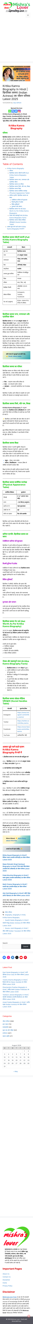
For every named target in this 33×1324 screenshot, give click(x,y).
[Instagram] (19, 111)
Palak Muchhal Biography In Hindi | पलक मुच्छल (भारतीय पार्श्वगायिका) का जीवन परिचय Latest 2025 (16, 877)
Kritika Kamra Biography (15, 168)
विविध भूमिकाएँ (15, 204)
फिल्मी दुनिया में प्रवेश (17, 202)
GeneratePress (16, 1321)
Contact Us (7, 1277)
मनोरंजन (5, 1033)
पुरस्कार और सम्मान (17, 206)
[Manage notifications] (28, 1316)
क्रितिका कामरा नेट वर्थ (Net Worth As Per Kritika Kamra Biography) (19, 211)
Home (5, 1283)
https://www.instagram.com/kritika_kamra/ (23, 715)
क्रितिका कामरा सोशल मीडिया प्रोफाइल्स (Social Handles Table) (17, 222)
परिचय (11, 171)
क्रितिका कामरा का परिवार (16, 184)
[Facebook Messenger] (16, 111)
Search (5, 943)
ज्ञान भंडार (5, 1024)
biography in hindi (19, 915)
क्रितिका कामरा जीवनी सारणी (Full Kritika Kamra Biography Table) (19, 175)
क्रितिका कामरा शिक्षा (15, 188)
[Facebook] (12, 111)
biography (8, 915)
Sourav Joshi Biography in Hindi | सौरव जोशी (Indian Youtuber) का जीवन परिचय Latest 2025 (16, 930)
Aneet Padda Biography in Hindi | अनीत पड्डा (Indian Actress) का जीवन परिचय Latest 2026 (16, 1004)
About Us (6, 1274)
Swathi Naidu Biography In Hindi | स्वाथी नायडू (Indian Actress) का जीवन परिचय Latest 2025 (16, 922)
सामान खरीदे (6, 1036)
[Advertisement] (16, 40)
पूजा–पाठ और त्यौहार (8, 1030)
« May (16, 1071)
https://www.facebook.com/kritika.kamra (23, 729)
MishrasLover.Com (10, 1297)
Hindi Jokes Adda (14, 356)
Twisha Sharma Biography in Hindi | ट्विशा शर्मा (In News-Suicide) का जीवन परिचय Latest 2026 (15, 982)
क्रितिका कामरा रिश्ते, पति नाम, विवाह (19, 186)
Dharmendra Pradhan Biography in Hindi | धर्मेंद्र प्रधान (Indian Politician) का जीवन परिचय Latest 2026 (16, 989)
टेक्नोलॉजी (5, 1027)
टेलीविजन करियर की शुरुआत (19, 200)
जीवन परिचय (8, 912)
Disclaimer (6, 1280)
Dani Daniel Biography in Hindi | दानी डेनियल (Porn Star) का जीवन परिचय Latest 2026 (16, 974)
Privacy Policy (7, 1286)
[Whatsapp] (9, 111)
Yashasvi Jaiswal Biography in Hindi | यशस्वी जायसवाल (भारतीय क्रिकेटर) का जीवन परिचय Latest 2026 (16, 997)
